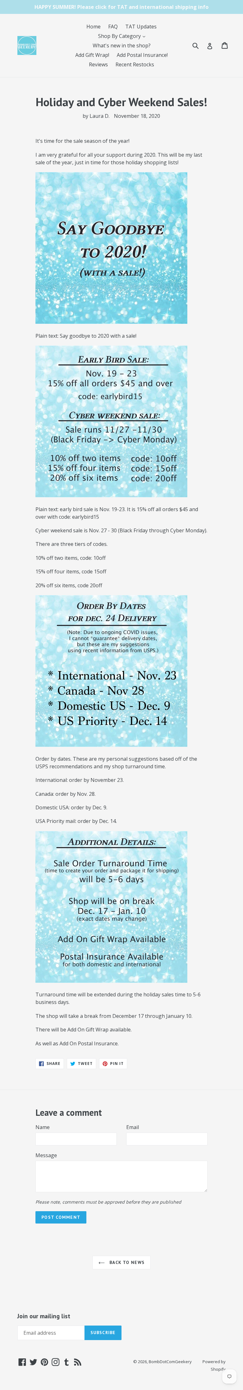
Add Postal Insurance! (142, 54)
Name (42, 1127)
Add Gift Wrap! (92, 54)
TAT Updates (141, 26)
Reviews (98, 64)
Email (132, 1127)
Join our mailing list (43, 1316)
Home (93, 26)
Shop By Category (123, 35)
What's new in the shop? (122, 45)
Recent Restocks (134, 64)
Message (46, 1155)
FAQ (113, 26)
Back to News (126, 1262)
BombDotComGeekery (170, 1361)
